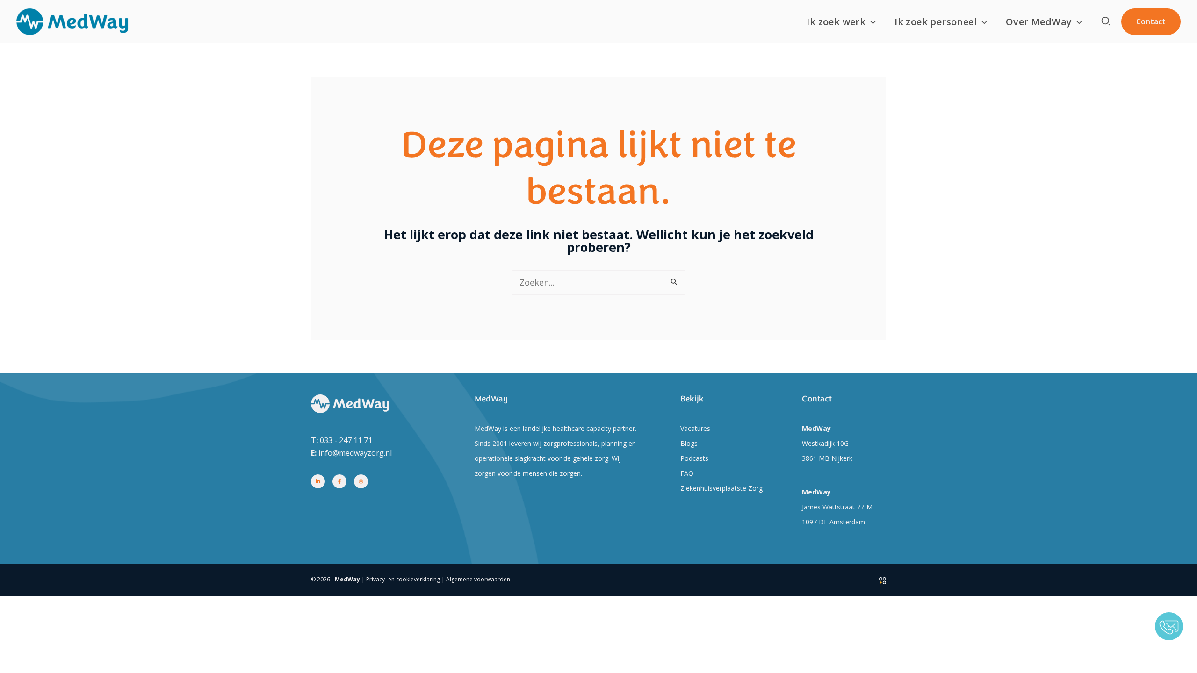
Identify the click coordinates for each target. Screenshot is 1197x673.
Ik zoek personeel (935, 21)
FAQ (686, 473)
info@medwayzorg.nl (355, 453)
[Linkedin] (318, 481)
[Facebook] (339, 481)
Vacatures (695, 428)
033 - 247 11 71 (346, 440)
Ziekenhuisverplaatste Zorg (721, 488)
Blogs (689, 443)
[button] (870, 22)
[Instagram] (361, 481)
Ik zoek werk (836, 21)
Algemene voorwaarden (478, 579)
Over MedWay (1039, 21)
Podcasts (694, 458)
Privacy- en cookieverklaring (403, 579)
